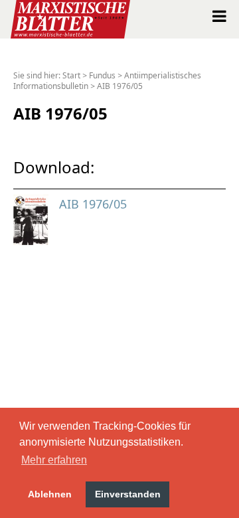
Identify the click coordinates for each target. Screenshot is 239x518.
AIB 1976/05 (120, 86)
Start (71, 75)
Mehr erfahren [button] (54, 460)
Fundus (102, 75)
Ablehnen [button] (50, 494)
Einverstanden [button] (128, 494)
